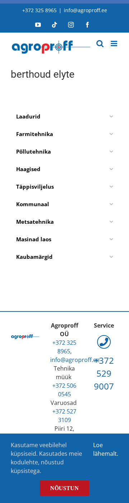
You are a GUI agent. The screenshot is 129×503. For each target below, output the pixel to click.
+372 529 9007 (104, 373)
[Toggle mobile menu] (114, 43)
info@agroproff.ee (85, 10)
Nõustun (64, 488)
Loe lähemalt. (105, 449)
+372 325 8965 (39, 10)
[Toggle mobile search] (100, 43)
